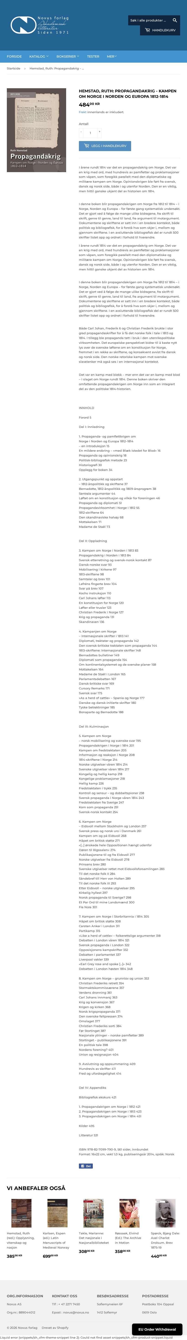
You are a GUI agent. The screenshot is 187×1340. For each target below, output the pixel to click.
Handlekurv (163, 30)
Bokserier (67, 56)
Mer (110, 56)
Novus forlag (27, 1327)
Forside (14, 56)
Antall (83, 124)
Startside (13, 68)
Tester (93, 56)
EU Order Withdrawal (157, 1329)
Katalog (37, 56)
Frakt (82, 112)
